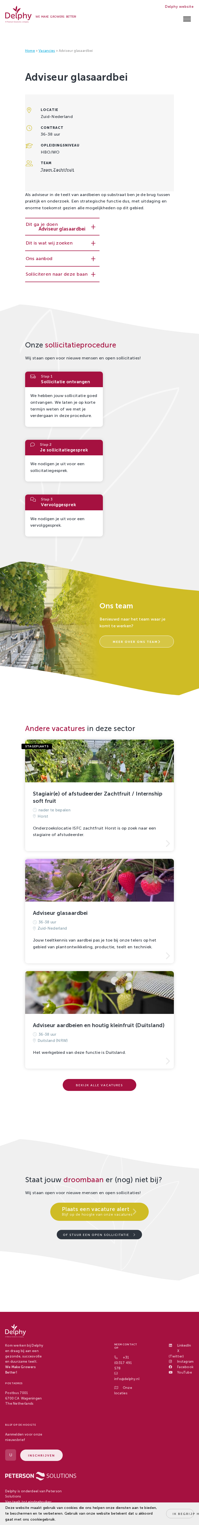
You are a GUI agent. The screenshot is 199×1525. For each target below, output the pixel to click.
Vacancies (47, 51)
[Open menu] (187, 17)
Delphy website (179, 6)
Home (30, 51)
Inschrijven (41, 1455)
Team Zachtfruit (57, 169)
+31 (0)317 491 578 (123, 1362)
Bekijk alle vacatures (99, 1085)
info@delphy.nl (126, 1379)
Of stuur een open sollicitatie (96, 1235)
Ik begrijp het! (183, 1514)
